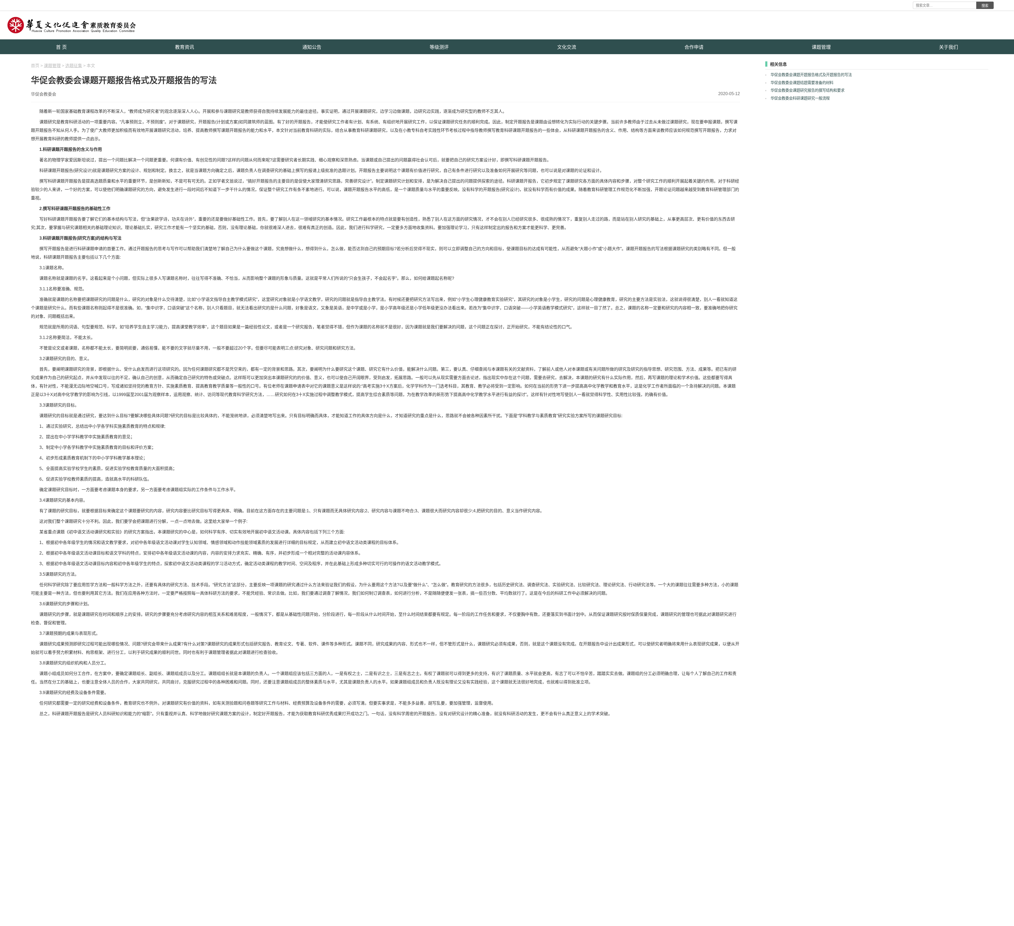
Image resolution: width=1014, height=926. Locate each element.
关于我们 (948, 47)
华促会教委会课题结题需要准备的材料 (802, 83)
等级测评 (439, 47)
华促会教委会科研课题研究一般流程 (800, 98)
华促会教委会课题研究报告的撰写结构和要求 (807, 90)
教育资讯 (184, 47)
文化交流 (566, 47)
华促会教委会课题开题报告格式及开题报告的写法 (811, 75)
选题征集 (73, 65)
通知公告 (311, 47)
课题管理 (821, 47)
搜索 (985, 6)
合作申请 (693, 47)
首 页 (61, 47)
